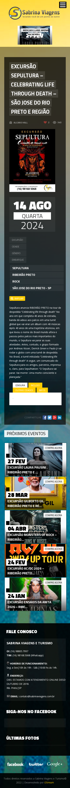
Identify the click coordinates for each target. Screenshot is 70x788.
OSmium (49, 782)
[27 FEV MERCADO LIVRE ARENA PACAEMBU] (35, 43)
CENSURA (20, 385)
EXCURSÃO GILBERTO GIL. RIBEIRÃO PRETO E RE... (26, 503)
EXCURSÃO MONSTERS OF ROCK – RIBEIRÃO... (32, 537)
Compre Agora (53, 448)
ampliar (18, 298)
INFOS (42, 390)
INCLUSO (35, 385)
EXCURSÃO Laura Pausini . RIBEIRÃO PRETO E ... (27, 470)
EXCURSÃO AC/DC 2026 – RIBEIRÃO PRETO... (25, 571)
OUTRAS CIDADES (24, 390)
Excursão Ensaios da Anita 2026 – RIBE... (29, 604)
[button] (62, 5)
